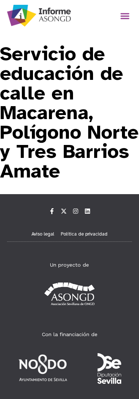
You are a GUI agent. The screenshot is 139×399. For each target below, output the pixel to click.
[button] (125, 16)
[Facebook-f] (52, 211)
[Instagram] (76, 211)
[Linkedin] (87, 211)
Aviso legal (43, 234)
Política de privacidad (84, 234)
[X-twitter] (64, 211)
